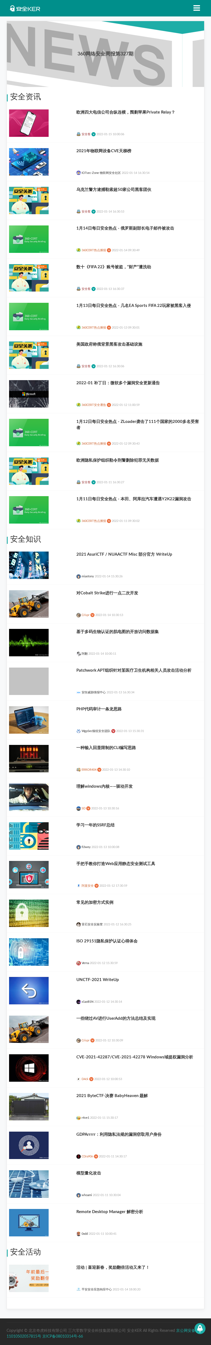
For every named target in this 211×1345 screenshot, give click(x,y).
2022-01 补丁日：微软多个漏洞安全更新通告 (118, 383)
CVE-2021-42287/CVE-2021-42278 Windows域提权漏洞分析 (134, 1057)
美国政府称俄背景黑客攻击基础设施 (109, 344)
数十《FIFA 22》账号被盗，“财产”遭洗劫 (113, 267)
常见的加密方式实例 (94, 902)
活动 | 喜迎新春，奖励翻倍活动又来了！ (113, 1267)
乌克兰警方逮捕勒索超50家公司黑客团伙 (113, 190)
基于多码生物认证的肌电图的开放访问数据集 (117, 632)
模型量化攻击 (88, 1173)
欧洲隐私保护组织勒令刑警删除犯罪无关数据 (117, 460)
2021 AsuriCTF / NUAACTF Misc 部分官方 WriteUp (124, 554)
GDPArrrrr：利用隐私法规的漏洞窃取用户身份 (119, 1134)
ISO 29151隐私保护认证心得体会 (107, 941)
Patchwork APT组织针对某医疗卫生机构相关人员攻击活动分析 (133, 670)
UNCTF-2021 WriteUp (97, 980)
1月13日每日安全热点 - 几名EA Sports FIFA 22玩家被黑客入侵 (133, 306)
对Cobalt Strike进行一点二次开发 (107, 593)
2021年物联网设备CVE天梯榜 (103, 151)
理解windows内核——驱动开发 (104, 786)
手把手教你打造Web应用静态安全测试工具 (115, 864)
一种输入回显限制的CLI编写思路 (106, 748)
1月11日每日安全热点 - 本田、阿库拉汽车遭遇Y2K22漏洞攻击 (133, 499)
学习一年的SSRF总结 (95, 825)
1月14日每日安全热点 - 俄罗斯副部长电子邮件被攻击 (125, 228)
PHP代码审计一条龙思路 (99, 709)
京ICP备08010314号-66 (62, 1336)
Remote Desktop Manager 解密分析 (109, 1212)
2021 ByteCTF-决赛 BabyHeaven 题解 (112, 1096)
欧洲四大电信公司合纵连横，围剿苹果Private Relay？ (125, 112)
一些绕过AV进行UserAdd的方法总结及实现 (116, 1018)
